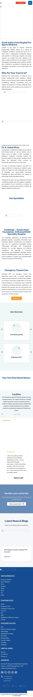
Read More (7, 556)
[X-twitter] (5, 672)
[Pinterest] (16, 672)
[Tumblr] (12, 672)
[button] (2, 329)
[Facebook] (2, 672)
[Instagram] (9, 672)
